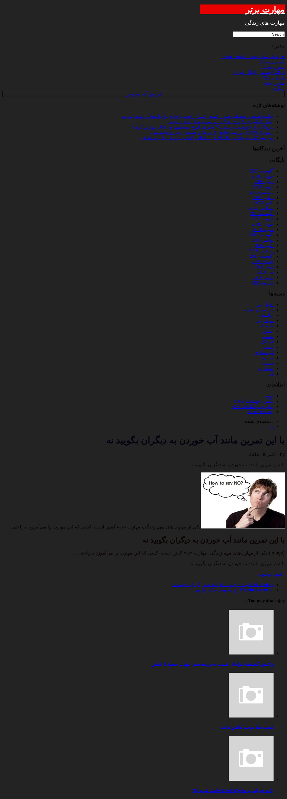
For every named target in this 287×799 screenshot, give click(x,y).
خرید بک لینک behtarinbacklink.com (253, 56)
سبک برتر (265, 320)
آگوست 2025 (262, 213)
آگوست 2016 (262, 256)
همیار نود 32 (274, 77)
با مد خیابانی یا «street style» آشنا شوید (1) (233, 790)
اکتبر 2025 (264, 203)
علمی (268, 336)
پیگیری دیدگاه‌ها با (253, 406)
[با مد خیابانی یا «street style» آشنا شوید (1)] (251, 779)
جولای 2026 (263, 176)
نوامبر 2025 (263, 197)
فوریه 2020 (263, 229)
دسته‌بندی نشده (259, 310)
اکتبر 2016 (264, 245)
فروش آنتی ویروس (143, 94)
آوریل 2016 (263, 277)
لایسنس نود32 (272, 61)
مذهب (268, 363)
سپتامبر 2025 (261, 208)
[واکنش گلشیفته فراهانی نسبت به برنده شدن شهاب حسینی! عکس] (251, 653)
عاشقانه (266, 325)
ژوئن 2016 (264, 266)
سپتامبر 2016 (261, 250)
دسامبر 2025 (262, 192)
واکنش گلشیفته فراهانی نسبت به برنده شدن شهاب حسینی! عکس (213, 664)
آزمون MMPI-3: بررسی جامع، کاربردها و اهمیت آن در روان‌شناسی (212, 132)
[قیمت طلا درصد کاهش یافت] (251, 716)
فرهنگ (267, 341)
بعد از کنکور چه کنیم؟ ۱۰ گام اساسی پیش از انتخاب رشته (220, 121)
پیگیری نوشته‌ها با (253, 401)
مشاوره (266, 368)
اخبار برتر (265, 304)
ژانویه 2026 (263, 187)
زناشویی (266, 315)
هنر (270, 373)
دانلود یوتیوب (271, 574)
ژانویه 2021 (263, 218)
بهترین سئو (275, 83)
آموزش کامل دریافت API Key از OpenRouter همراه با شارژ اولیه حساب (207, 137)
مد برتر (267, 357)
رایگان (279, 88)
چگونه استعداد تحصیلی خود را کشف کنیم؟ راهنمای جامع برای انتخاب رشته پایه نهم (197, 116)
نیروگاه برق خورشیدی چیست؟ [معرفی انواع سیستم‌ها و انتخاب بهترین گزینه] (203, 127)
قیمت (268, 347)
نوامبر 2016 (263, 240)
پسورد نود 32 (273, 67)
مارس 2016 (263, 282)
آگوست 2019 (262, 234)
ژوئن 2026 (264, 181)
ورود (269, 395)
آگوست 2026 (262, 171)
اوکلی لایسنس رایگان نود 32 (259, 72)
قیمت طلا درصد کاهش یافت (247, 727)
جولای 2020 (263, 224)
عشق (268, 331)
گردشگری (264, 352)
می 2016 (265, 272)
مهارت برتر (265, 9)
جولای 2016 (263, 261)
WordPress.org (260, 411)
